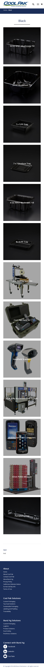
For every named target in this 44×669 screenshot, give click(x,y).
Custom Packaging (9, 601)
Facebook (11, 646)
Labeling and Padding (10, 609)
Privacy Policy (7, 582)
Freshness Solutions (10, 634)
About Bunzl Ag (8, 579)
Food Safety (7, 631)
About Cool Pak (8, 574)
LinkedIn (11, 651)
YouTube (11, 656)
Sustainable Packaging (10, 606)
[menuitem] (32, 4)
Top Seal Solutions (9, 604)
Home (5, 572)
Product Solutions (9, 629)
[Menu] (38, 4)
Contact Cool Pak (8, 577)
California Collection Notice (12, 584)
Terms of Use (7, 589)
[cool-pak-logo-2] (18, 4)
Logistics (6, 626)
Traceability (7, 611)
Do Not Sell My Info (9, 587)
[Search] (32, 4)
